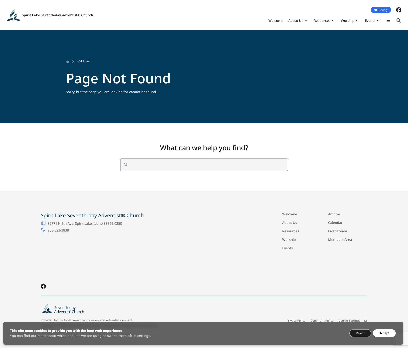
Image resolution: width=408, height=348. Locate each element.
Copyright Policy (321, 321)
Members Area (340, 239)
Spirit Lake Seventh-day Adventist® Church (57, 15)
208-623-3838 (58, 230)
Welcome (275, 20)
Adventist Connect (119, 320)
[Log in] (365, 320)
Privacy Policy (295, 321)
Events (370, 20)
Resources (322, 20)
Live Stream (337, 231)
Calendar (335, 222)
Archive (334, 214)
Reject (360, 333)
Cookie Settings (349, 321)
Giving (383, 10)
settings (143, 336)
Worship (347, 20)
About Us (295, 20)
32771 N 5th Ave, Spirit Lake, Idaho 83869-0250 (85, 223)
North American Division (81, 320)
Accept (384, 333)
